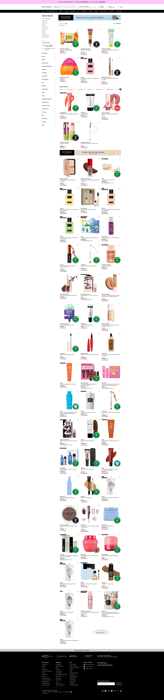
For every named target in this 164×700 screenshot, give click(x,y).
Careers (43, 667)
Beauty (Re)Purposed (46, 683)
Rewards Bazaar (59, 679)
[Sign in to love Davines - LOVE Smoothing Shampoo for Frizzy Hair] (120, 477)
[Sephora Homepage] (46, 7)
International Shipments (74, 672)
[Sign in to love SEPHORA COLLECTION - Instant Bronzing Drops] (120, 245)
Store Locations (72, 679)
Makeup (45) (44, 22)
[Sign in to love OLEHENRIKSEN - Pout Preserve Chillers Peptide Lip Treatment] (78, 93)
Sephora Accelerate (45, 681)
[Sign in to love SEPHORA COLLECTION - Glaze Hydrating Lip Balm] (99, 29)
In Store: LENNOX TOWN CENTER (49, 46)
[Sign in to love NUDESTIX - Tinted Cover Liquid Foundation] (99, 448)
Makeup (61, 11)
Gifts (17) (44, 24)
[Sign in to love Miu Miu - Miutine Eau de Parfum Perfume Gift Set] (99, 563)
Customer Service (73, 664)
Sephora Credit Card (59, 665)
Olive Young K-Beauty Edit (51, 11)
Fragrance (73, 11)
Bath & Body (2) (45, 37)
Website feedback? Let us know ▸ (82, 650)
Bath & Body (84, 11)
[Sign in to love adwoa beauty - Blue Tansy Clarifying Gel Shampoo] (78, 477)
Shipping (71, 669)
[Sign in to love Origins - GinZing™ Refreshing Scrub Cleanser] (78, 363)
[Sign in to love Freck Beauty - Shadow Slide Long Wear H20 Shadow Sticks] (120, 391)
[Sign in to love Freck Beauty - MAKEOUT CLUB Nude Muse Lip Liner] (99, 245)
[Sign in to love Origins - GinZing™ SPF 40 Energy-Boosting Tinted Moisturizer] (120, 420)
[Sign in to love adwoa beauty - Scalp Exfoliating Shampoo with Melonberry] (99, 535)
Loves (57, 681)
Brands (96, 11)
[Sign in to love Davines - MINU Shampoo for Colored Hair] (78, 591)
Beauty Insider (58, 664)
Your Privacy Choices (66, 691)
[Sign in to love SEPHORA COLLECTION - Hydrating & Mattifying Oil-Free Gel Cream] (120, 29)
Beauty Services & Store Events (61, 674)
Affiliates (43, 672)
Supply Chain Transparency (47, 671)
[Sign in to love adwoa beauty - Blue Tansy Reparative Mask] (120, 505)
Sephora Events (45, 674)
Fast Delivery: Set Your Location (50, 49)
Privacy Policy (44, 691)
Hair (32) (44, 33)
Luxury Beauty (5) (45, 35)
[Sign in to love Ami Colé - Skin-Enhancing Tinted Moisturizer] (99, 420)
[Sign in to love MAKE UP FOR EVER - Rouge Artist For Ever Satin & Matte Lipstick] (99, 334)
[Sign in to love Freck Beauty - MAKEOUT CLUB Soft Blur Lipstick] (78, 334)
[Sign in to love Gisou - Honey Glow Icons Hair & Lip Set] (120, 159)
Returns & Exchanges (73, 665)
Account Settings (59, 672)
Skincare (67, 11)
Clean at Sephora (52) (46, 18)
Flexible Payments (73, 681)
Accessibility (72, 683)
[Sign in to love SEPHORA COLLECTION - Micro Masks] (78, 58)
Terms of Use (50, 691)
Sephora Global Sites (45, 678)
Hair (78, 11)
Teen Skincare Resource (74, 685)
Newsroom (44, 665)
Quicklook (69, 46)
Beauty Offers (58, 678)
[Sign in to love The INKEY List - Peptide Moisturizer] (99, 93)
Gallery (57, 667)
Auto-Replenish (58, 676)
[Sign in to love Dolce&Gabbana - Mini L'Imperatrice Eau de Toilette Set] (99, 188)
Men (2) (43, 30)
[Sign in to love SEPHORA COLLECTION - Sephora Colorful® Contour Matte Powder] (78, 505)
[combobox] (64, 7)
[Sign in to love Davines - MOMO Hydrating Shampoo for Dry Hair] (78, 563)
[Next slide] (120, 89)
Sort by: (117, 23)
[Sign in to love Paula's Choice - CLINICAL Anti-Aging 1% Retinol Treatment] (120, 217)
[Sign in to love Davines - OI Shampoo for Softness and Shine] (99, 391)
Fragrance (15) (45, 26)
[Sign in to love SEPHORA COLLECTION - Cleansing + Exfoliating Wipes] (78, 29)
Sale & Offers (119, 11)
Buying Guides (72, 674)
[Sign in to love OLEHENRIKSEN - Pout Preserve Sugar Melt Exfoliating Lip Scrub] (120, 535)
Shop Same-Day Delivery (60, 685)
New (43, 11)
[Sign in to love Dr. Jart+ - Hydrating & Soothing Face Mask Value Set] (99, 217)
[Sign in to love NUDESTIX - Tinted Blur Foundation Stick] (120, 563)
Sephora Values (45, 669)
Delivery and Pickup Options (75, 667)
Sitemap (60, 691)
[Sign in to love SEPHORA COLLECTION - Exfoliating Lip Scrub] (78, 122)
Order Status (58, 669)
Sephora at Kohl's (73, 678)
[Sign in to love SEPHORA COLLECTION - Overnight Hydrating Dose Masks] (78, 304)
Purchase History (59, 671)
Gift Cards (112, 11)
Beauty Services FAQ (73, 676)
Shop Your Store (59, 683)
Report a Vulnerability (46, 685)
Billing (71, 671)
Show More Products (100, 632)
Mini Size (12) (45, 29)
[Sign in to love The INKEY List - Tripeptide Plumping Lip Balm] (99, 304)
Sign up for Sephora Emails (103, 681)
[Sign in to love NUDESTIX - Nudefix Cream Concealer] (99, 477)
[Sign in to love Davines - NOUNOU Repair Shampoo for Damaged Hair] (78, 620)
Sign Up (119, 683)
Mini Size (91, 11)
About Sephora (44, 664)
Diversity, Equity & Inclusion (47, 679)
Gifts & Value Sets (104, 11)
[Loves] (118, 7)
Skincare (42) (44, 20)
